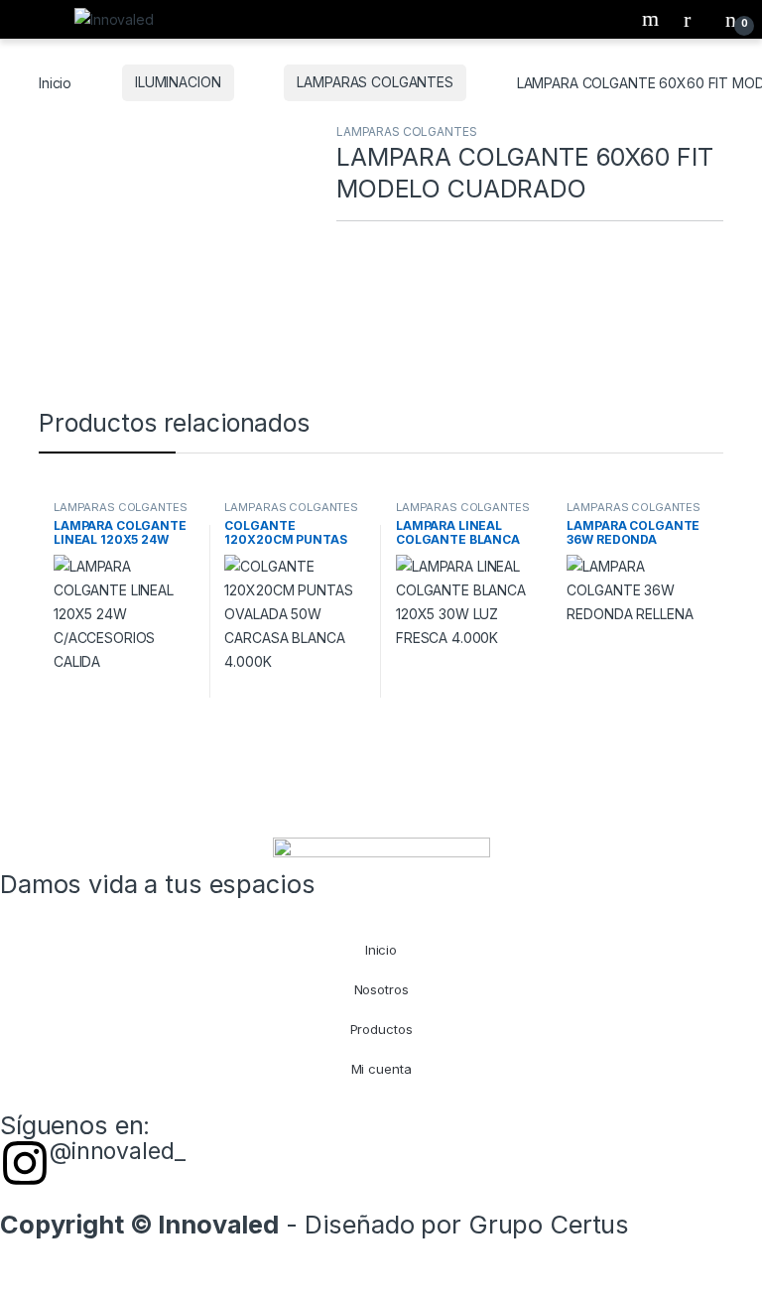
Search (653, 19)
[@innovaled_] (25, 1163)
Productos (381, 1029)
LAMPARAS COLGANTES (374, 81)
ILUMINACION (177, 81)
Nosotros (381, 989)
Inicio (55, 81)
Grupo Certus (548, 1224)
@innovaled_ (117, 1151)
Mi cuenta (381, 1069)
